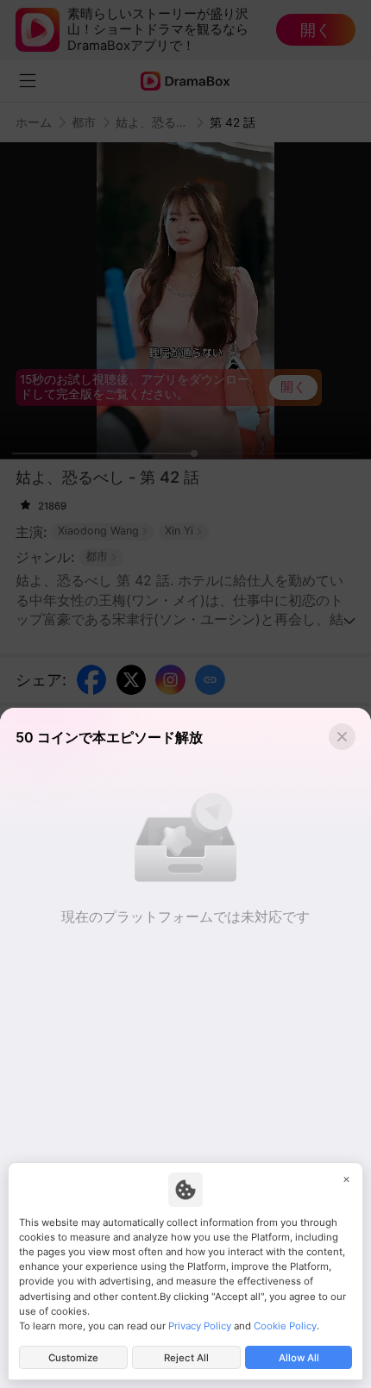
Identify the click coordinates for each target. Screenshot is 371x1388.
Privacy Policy (199, 1326)
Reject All (186, 1358)
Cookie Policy (285, 1326)
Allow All (299, 1358)
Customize (73, 1358)
